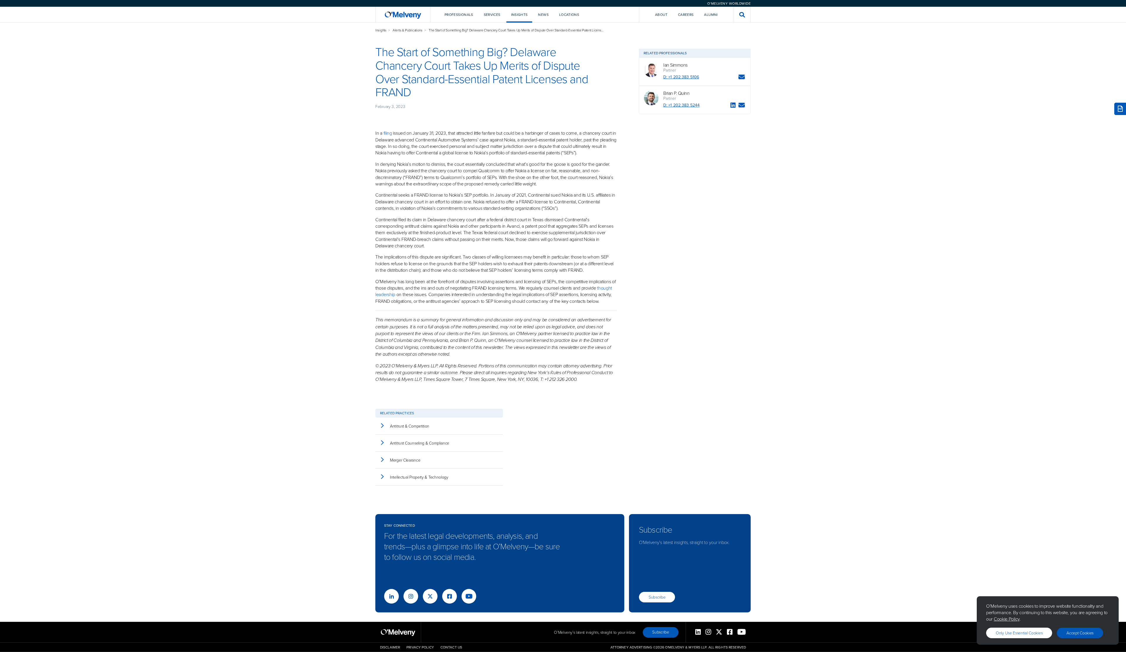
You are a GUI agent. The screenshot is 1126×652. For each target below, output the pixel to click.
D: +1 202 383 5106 (681, 77)
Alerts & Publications (408, 30)
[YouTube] (469, 596)
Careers (686, 14)
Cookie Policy (1007, 619)
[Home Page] (403, 14)
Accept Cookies (1079, 633)
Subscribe (657, 597)
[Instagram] (410, 596)
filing (388, 133)
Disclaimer (390, 647)
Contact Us (451, 647)
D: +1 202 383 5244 (681, 105)
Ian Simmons (675, 65)
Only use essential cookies (1019, 633)
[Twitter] (430, 596)
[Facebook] (449, 596)
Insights (380, 30)
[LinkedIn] (733, 106)
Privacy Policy (420, 647)
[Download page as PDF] (1120, 109)
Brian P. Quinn (676, 93)
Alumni (711, 14)
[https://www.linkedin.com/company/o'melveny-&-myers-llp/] (391, 596)
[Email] (742, 78)
